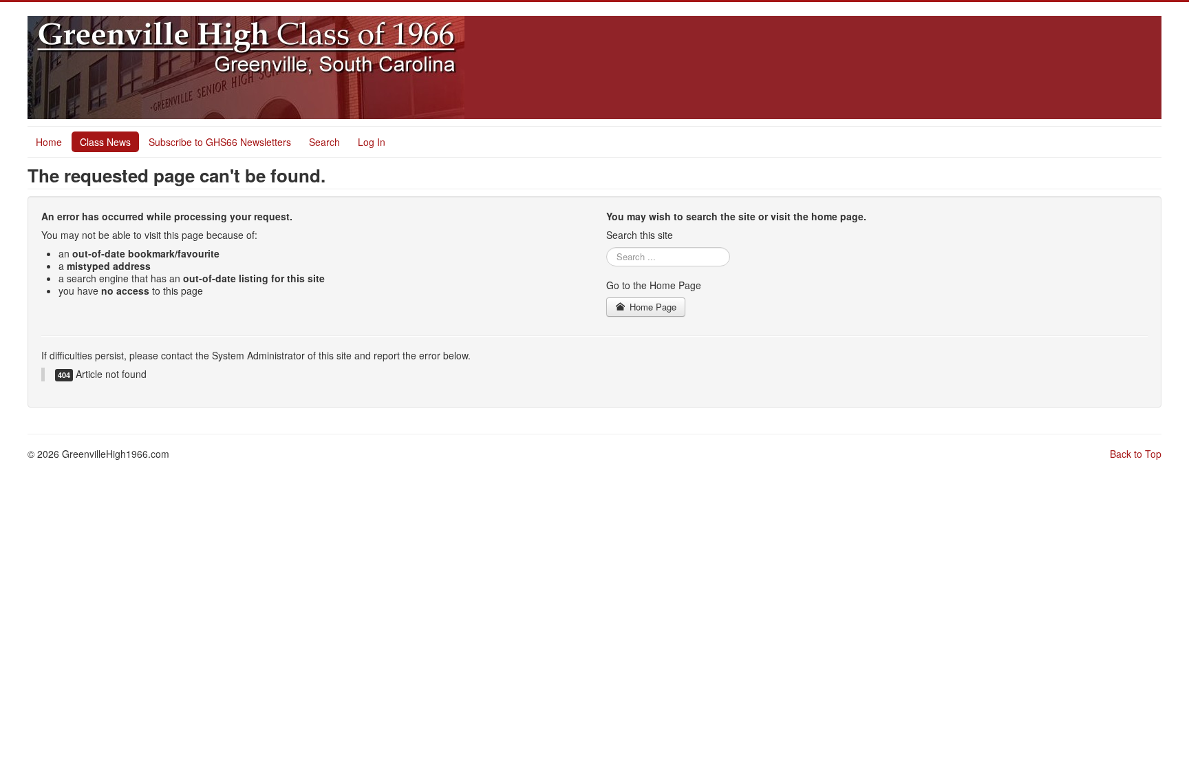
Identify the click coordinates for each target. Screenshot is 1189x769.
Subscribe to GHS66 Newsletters (220, 142)
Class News (105, 142)
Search (324, 142)
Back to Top (1135, 454)
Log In (371, 142)
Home (49, 142)
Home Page (651, 306)
